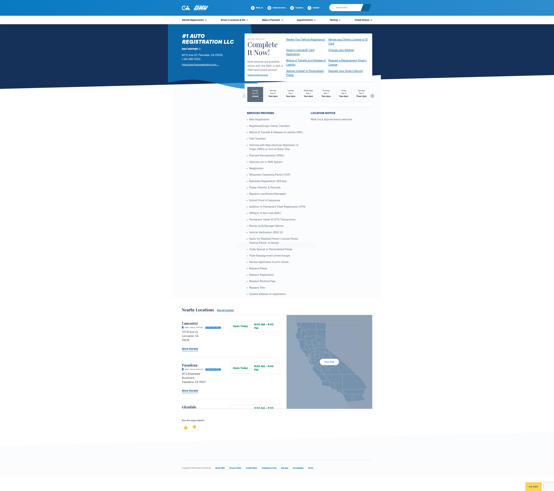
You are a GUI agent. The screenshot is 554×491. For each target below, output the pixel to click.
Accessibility (298, 468)
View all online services (257, 75)
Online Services (279, 8)
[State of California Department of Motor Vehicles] (201, 8)
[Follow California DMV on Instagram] (359, 468)
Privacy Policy (235, 468)
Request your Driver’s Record (345, 71)
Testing (334, 20)
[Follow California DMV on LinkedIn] (369, 468)
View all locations (225, 310)
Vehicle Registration (193, 20)
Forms (310, 468)
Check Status (362, 20)
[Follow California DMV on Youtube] (348, 468)
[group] (255, 95)
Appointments (305, 20)
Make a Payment (271, 20)
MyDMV (316, 8)
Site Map (284, 468)
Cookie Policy (251, 468)
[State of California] (186, 8)
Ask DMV (533, 486)
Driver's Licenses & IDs (233, 20)
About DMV (220, 468)
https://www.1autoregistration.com (200, 64)
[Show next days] (372, 96)
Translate (299, 8)
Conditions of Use (269, 468)
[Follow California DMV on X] (338, 468)
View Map (329, 362)
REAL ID (259, 8)
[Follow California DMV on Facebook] (328, 468)
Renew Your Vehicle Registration (305, 39)
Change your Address (341, 50)
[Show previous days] (244, 96)
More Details (190, 348)
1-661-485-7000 (191, 59)
